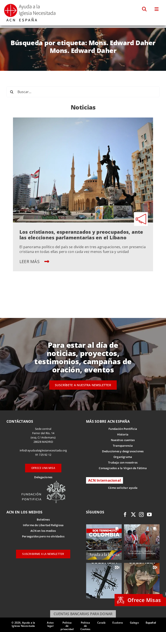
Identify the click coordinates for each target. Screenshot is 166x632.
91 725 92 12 (43, 455)
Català (101, 622)
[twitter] (133, 514)
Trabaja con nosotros (122, 462)
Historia (123, 434)
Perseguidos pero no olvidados (43, 536)
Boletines (43, 519)
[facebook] (125, 514)
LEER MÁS (30, 261)
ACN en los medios (43, 531)
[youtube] (149, 514)
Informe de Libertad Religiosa (43, 525)
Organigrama (122, 457)
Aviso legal (50, 624)
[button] (144, 9)
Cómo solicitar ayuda (122, 488)
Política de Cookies (85, 626)
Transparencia (123, 446)
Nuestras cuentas (123, 440)
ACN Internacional (104, 480)
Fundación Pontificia (123, 429)
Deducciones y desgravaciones (123, 451)
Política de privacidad (67, 626)
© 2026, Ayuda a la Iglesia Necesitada (23, 624)
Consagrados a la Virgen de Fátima (123, 468)
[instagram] (141, 514)
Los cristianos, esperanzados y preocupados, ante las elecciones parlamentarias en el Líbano (81, 235)
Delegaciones (43, 477)
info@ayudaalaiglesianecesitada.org (43, 450)
